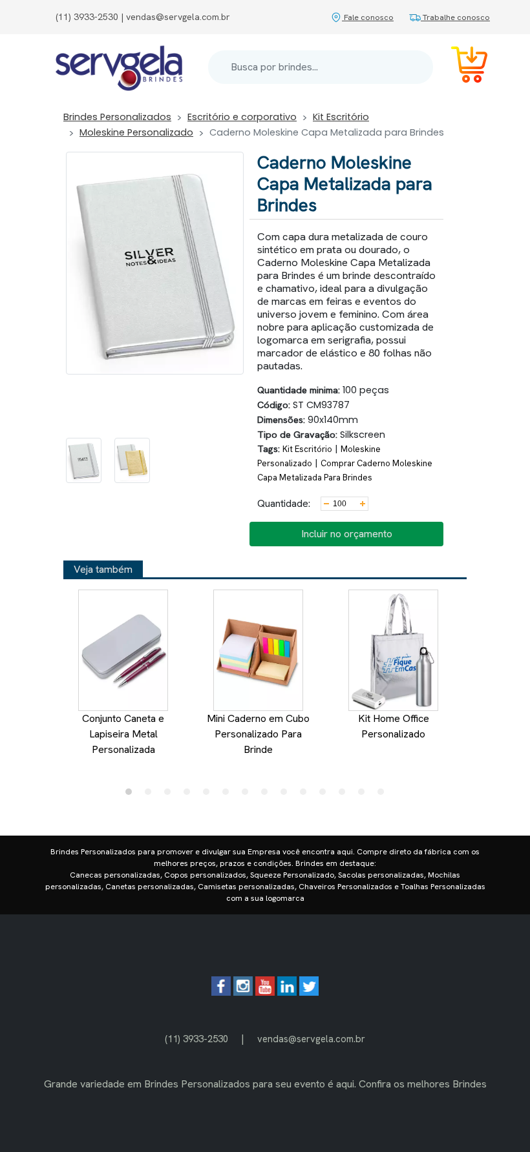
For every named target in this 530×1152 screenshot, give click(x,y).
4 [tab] (190, 794)
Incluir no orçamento (346, 533)
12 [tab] (345, 794)
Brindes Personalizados (117, 116)
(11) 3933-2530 (196, 1039)
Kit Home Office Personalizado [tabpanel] (393, 726)
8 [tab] (267, 794)
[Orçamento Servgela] (461, 67)
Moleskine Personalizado (136, 132)
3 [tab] (170, 794)
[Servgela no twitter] (309, 992)
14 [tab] (383, 794)
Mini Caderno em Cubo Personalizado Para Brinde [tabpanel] (258, 734)
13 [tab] (364, 794)
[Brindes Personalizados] (119, 67)
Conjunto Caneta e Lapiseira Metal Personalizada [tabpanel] (123, 734)
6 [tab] (228, 794)
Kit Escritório (341, 116)
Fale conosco (368, 17)
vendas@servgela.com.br (311, 1039)
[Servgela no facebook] (221, 992)
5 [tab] (209, 794)
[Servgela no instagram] (243, 992)
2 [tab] (151, 794)
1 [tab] (131, 794)
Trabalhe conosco (455, 17)
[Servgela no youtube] (265, 992)
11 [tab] (325, 794)
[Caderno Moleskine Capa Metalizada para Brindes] (83, 460)
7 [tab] (248, 794)
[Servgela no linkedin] (287, 992)
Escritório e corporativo (242, 116)
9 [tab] (287, 794)
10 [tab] (306, 794)
